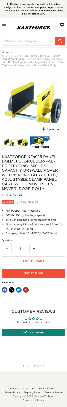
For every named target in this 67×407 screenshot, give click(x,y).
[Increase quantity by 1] (34, 248)
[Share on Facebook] (4, 290)
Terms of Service (54, 392)
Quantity (7, 240)
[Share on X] (12, 290)
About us (14, 388)
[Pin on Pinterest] (26, 290)
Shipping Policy (32, 392)
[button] (8, 142)
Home (5, 52)
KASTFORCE (14, 195)
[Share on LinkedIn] (19, 290)
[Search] (60, 41)
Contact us (29, 388)
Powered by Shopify (33, 400)
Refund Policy (46, 388)
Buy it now (33, 273)
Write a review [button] (33, 332)
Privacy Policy (12, 392)
